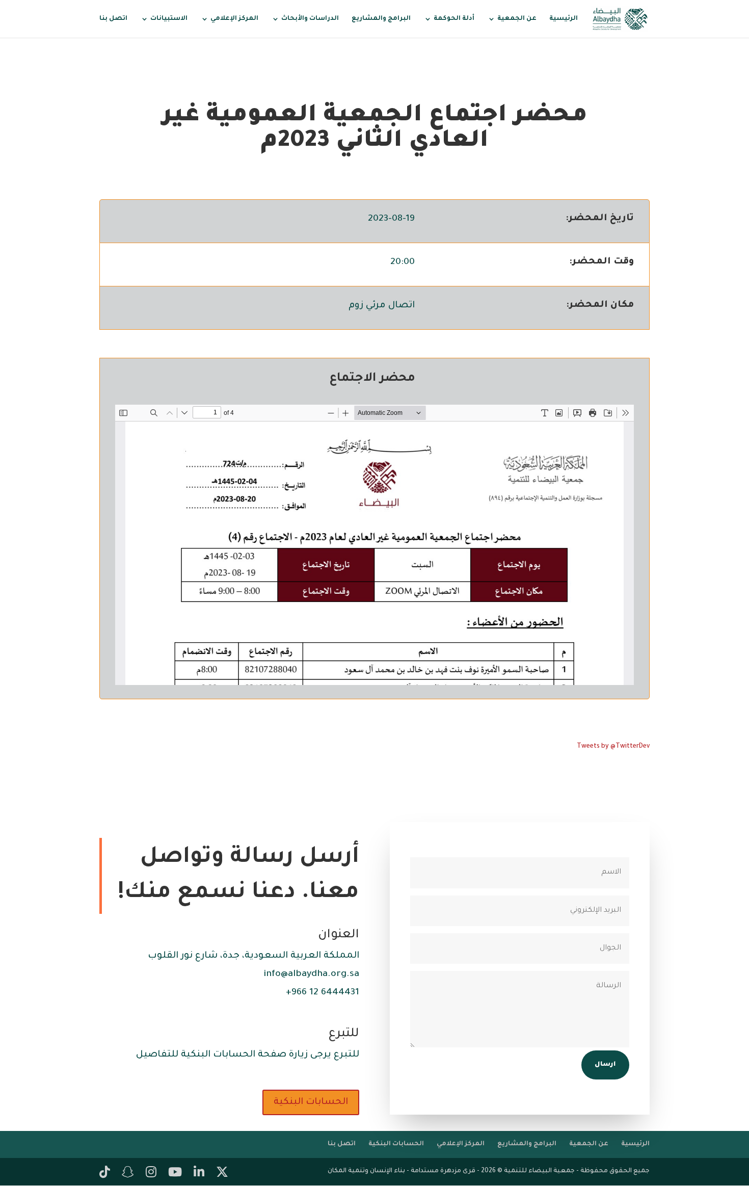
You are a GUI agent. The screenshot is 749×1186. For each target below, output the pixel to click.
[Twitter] (222, 1173)
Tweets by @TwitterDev (613, 746)
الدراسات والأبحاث (310, 18)
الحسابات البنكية (311, 1102)
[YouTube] (175, 1173)
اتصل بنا (113, 18)
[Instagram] (151, 1173)
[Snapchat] (128, 1173)
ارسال (605, 1064)
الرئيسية (563, 18)
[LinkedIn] (199, 1173)
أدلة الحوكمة (454, 18)
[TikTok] (104, 1173)
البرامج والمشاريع (381, 18)
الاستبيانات (169, 18)
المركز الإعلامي (234, 18)
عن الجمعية (517, 18)
